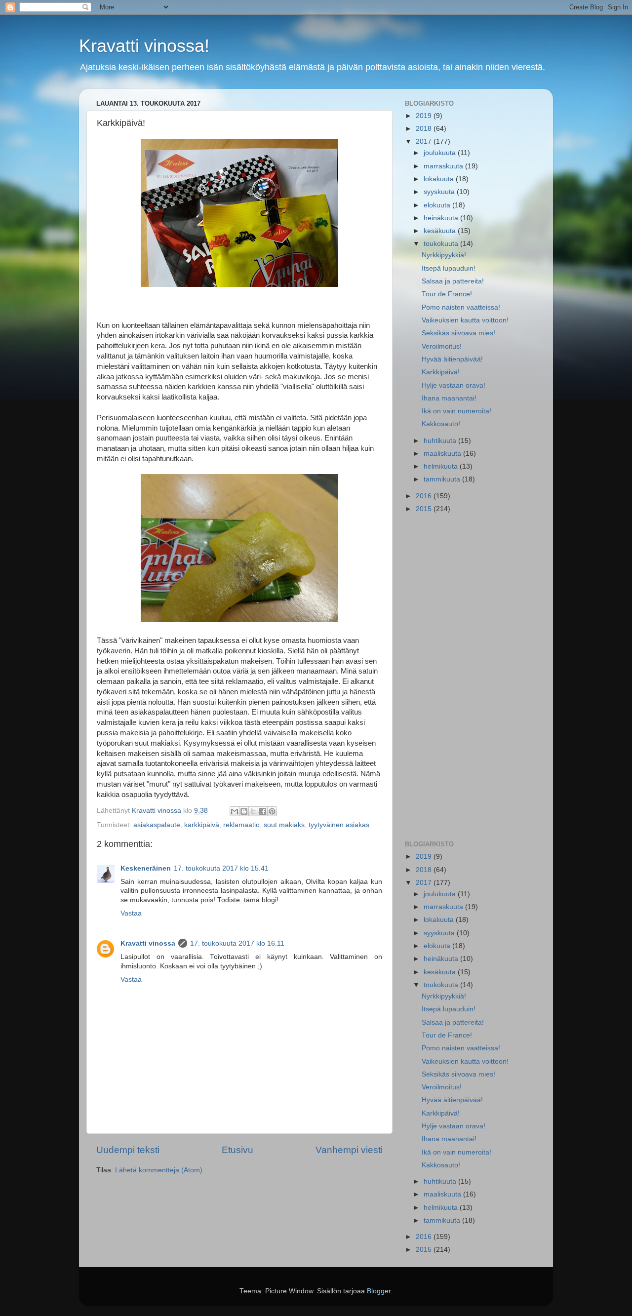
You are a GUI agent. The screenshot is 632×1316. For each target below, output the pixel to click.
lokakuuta (440, 179)
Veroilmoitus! (442, 346)
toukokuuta (442, 243)
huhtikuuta (441, 440)
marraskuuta (444, 166)
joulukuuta (441, 153)
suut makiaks (284, 825)
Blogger (379, 1291)
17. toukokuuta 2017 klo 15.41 (221, 868)
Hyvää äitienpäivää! (452, 359)
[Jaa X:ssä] (253, 811)
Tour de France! (447, 294)
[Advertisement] (470, 677)
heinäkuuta (442, 218)
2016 (425, 496)
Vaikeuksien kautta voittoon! (465, 320)
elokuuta (438, 205)
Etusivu (237, 1150)
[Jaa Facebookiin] (263, 811)
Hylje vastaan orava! (453, 385)
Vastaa (131, 913)
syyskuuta (440, 192)
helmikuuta (442, 466)
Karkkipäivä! (441, 372)
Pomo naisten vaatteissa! (461, 307)
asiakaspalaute (156, 825)
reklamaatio (241, 825)
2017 (425, 141)
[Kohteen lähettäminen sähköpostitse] (234, 811)
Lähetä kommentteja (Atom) (158, 1170)
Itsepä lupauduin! (448, 268)
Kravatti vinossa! (144, 46)
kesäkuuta (441, 231)
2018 (425, 128)
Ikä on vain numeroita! (456, 411)
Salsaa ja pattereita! (453, 281)
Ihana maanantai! (449, 398)
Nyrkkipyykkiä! (444, 255)
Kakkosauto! (441, 424)
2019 (425, 116)
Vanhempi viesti (349, 1150)
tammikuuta (443, 479)
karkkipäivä (201, 825)
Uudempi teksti (127, 1150)
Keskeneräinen (145, 868)
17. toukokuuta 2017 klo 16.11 (237, 943)
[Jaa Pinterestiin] (272, 811)
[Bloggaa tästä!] (244, 811)
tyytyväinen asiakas (339, 825)
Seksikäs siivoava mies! (458, 333)
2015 (425, 509)
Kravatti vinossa (147, 943)
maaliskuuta (443, 453)
